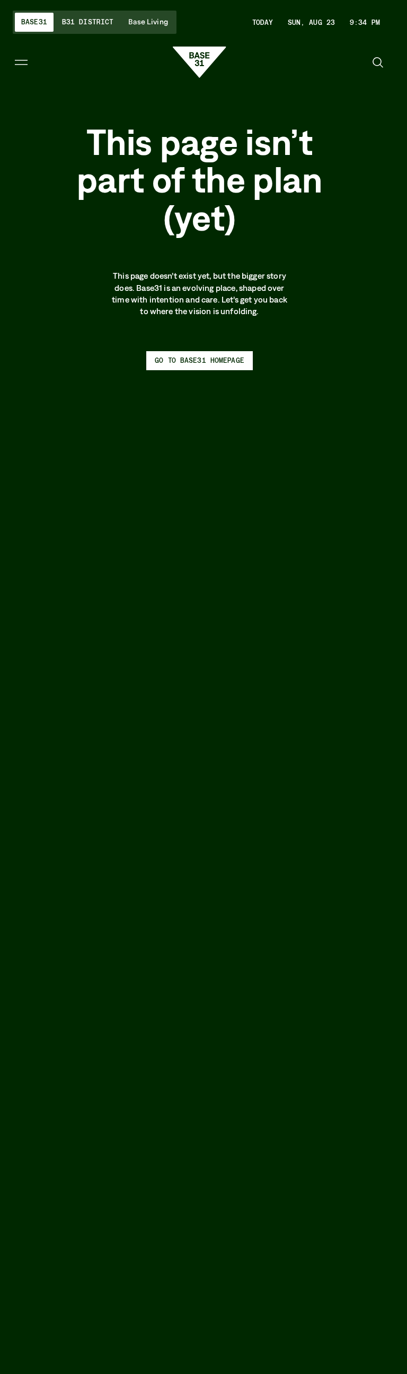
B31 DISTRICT (88, 21)
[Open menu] (21, 62)
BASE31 (34, 21)
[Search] (377, 62)
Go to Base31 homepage (199, 360)
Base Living (147, 22)
